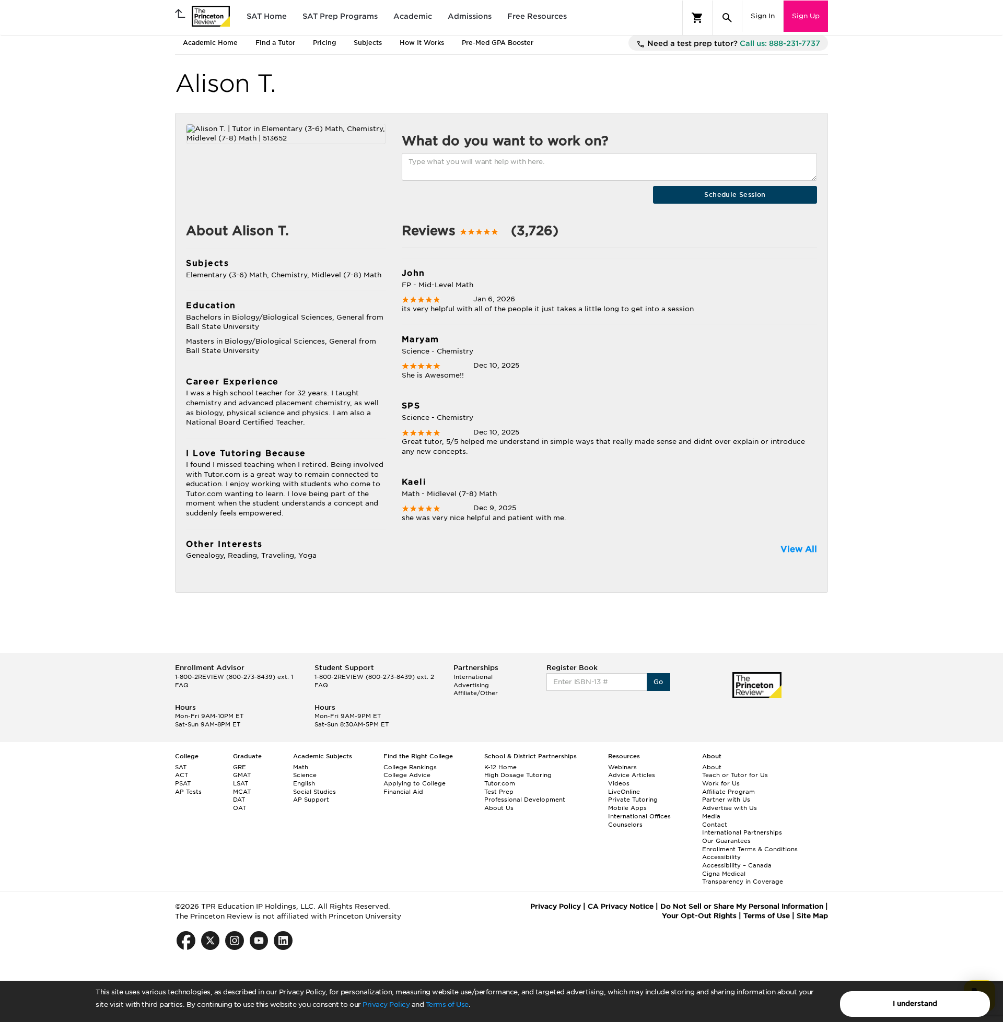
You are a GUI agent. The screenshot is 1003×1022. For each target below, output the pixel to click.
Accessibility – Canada (737, 865)
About (711, 767)
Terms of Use (447, 1004)
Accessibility (721, 857)
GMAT (242, 775)
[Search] (727, 18)
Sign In (763, 16)
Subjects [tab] (368, 42)
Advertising (471, 685)
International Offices (639, 816)
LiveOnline (624, 791)
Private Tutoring (633, 799)
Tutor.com (499, 783)
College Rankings (410, 767)
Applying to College (414, 783)
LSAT (240, 783)
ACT (181, 775)
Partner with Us (726, 799)
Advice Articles (631, 775)
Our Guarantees (726, 840)
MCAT (242, 791)
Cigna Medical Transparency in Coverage (742, 878)
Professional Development (524, 799)
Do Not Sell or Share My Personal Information (741, 906)
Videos (618, 783)
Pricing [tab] (324, 42)
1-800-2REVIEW (234, 676)
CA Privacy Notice (621, 906)
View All (798, 549)
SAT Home (267, 16)
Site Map (812, 916)
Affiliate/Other (475, 693)
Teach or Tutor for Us (735, 775)
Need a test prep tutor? (732, 43)
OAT (239, 808)
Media (711, 816)
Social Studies (314, 791)
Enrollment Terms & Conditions (750, 849)
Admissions (470, 16)
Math (300, 767)
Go (658, 682)
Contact (714, 824)
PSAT (183, 783)
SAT (180, 767)
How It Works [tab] (422, 42)
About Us (499, 808)
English (304, 783)
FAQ (182, 685)
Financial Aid (403, 791)
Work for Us (721, 783)
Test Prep (499, 791)
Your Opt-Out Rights (699, 916)
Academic (412, 16)
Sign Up (806, 16)
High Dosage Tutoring (518, 775)
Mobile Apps (627, 808)
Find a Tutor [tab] (275, 42)
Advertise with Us (729, 808)
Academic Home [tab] (210, 42)
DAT (239, 799)
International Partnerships (742, 832)
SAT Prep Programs (340, 16)
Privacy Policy (386, 1004)
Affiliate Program (728, 791)
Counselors (625, 824)
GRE (239, 767)
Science (305, 775)
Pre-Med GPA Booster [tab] (497, 42)
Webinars (622, 767)
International (473, 676)
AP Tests (188, 791)
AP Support (311, 799)
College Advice (406, 775)
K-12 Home (500, 767)
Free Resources (537, 16)
